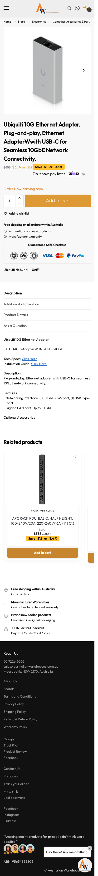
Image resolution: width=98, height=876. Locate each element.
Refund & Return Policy (20, 719)
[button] (85, 8)
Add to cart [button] (42, 552)
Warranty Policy (15, 727)
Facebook (11, 758)
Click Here (29, 359)
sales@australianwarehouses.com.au (31, 666)
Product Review (15, 751)
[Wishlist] (74, 456)
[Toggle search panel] (69, 8)
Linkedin (10, 821)
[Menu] (11, 8)
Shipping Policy (15, 711)
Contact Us (12, 768)
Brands (9, 689)
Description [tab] (13, 293)
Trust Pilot (11, 745)
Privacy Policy (14, 704)
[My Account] (77, 8)
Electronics (39, 21)
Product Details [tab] (16, 314)
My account (12, 776)
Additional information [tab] (21, 304)
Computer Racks (42, 511)
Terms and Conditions (20, 696)
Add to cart (58, 200)
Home (7, 21)
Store (21, 21)
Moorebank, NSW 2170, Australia (28, 671)
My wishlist (12, 791)
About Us (10, 681)
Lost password (14, 797)
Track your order (16, 784)
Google (9, 739)
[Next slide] (83, 70)
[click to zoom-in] (47, 70)
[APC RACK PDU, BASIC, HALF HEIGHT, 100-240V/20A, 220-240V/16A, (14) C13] (42, 480)
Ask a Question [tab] (15, 325)
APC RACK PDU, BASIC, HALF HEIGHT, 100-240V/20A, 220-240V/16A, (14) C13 (42, 521)
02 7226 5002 (14, 661)
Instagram (11, 815)
